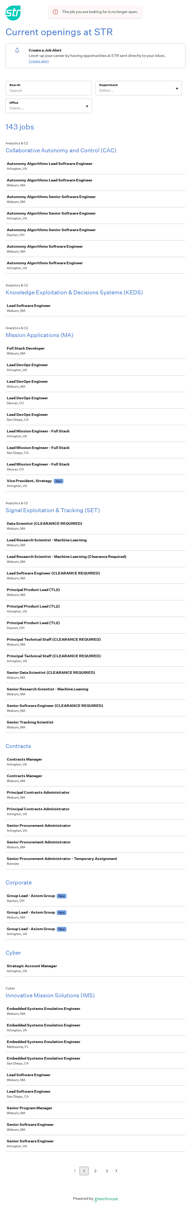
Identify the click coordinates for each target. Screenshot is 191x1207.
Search (14, 85)
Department (108, 85)
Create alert (39, 61)
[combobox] (99, 90)
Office (13, 103)
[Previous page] (75, 1171)
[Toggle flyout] (177, 88)
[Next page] (116, 1171)
